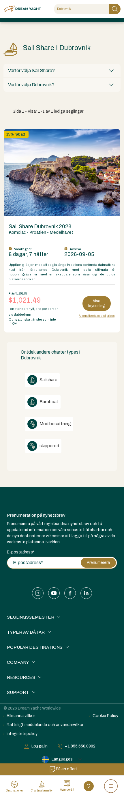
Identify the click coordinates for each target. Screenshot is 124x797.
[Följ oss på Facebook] (70, 593)
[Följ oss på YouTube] (54, 593)
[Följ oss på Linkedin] (86, 593)
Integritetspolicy (22, 734)
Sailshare (48, 379)
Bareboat (48, 401)
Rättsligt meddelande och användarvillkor (45, 725)
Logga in (39, 746)
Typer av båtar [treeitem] (26, 632)
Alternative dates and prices (96, 315)
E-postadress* (21, 552)
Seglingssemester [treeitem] (30, 617)
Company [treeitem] (18, 662)
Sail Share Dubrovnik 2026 (40, 226)
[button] (62, 71)
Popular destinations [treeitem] (35, 647)
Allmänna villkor (21, 716)
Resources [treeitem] (21, 677)
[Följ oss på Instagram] (38, 593)
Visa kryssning (96, 303)
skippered (49, 445)
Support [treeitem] (18, 692)
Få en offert (66, 769)
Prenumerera (98, 562)
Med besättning (55, 423)
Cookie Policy (105, 716)
